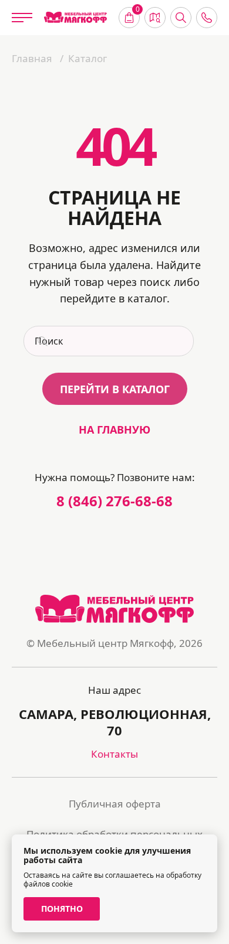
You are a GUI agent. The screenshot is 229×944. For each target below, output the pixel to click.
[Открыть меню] (22, 17)
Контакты (114, 754)
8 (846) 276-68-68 (114, 500)
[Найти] (41, 341)
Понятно (62, 908)
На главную (114, 429)
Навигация (155, 17)
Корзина (138, 10)
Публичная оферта (115, 803)
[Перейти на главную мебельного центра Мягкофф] (75, 17)
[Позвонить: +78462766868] (206, 17)
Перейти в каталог (115, 389)
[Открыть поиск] (180, 17)
